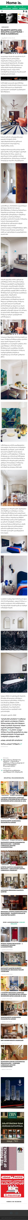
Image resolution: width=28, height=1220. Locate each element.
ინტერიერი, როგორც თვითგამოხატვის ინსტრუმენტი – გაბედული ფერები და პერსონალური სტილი (14, 913)
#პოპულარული (6, 8)
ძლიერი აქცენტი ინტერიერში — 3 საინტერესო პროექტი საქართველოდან (12, 945)
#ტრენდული (22, 8)
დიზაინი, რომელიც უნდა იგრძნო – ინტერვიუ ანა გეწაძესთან (7, 21)
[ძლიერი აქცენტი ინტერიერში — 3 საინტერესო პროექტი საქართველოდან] (14, 934)
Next (27, 18)
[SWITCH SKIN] (24, 11)
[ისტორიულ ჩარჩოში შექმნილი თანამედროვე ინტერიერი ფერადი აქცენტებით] (14, 959)
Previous (1, 18)
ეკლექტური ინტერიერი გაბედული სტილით (12, 891)
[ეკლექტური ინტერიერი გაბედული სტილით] (14, 881)
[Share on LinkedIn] (5, 754)
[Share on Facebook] (2, 754)
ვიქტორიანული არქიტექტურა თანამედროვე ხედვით (11, 821)
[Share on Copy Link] (7, 754)
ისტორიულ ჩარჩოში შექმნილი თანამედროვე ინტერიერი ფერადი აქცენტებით (12, 969)
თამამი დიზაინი (5, 795)
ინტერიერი (12, 818)
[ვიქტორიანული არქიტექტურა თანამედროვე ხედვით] (14, 811)
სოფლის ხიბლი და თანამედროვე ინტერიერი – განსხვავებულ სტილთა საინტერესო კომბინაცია (13, 868)
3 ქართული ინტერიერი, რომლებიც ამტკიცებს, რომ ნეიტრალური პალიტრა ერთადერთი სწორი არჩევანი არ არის (14, 799)
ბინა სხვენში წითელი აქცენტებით (12, 1040)
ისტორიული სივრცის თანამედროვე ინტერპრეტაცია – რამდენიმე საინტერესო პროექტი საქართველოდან (13, 845)
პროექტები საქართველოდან (16, 795)
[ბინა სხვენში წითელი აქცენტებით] (14, 1031)
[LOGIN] (26, 11)
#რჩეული (15, 8)
